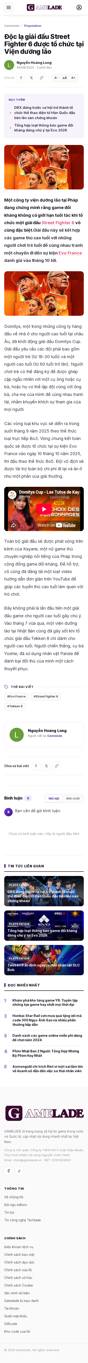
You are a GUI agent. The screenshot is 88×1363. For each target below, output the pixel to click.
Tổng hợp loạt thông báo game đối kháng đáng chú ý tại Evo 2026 (43, 127)
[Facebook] (21, 78)
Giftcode (10, 1324)
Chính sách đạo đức (19, 1262)
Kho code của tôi (17, 1331)
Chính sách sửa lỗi (18, 1270)
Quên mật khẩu (15, 1316)
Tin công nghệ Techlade (22, 1220)
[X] (31, 78)
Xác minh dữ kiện (17, 1293)
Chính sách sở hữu (18, 1278)
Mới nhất (73, 798)
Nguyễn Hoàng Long (34, 63)
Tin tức (9, 1212)
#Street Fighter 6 (46, 696)
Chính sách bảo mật (19, 1255)
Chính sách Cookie (18, 1285)
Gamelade (11, 25)
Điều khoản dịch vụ (18, 1247)
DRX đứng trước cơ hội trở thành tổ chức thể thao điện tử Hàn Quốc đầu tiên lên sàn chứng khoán (44, 113)
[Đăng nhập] (79, 7)
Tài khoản (11, 1308)
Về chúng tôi (13, 1197)
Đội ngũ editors (15, 1205)
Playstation (32, 25)
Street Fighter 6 (57, 222)
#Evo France (16, 696)
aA (64, 78)
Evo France (70, 253)
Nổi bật (54, 798)
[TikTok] (19, 1171)
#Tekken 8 (15, 706)
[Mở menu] (9, 7)
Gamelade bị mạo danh (21, 1301)
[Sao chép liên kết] (41, 78)
